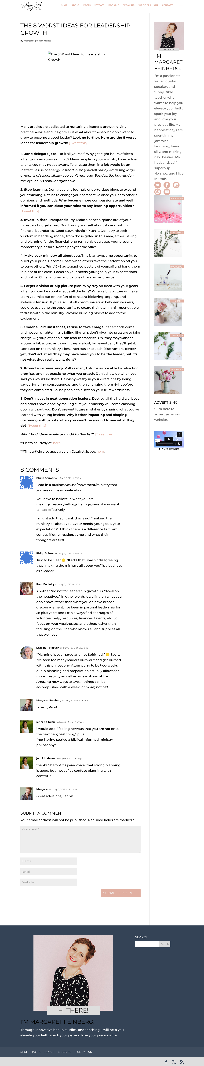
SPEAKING (64, 1051)
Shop (64, 5)
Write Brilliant (148, 5)
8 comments (43, 40)
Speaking (129, 5)
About (75, 5)
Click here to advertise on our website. (167, 414)
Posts (87, 5)
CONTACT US (84, 1051)
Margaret (29, 40)
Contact (167, 5)
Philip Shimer (45, 478)
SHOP (24, 1051)
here (56, 443)
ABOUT (49, 1051)
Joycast (99, 5)
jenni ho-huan (45, 721)
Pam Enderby (45, 584)
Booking (113, 5)
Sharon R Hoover (47, 647)
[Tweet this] (78, 143)
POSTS (36, 1051)
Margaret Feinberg (48, 700)
